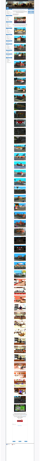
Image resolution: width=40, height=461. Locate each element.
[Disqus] (20, 453)
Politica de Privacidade (13, 0)
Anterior (14, 441)
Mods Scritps (8, 55)
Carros (7, 16)
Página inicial (20, 441)
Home (7, 8)
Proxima (26, 441)
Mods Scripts (8, 59)
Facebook (9, 444)
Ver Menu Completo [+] (9, 20)
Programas (8, 13)
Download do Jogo (8, 11)
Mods (7, 18)
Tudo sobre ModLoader (24, 415)
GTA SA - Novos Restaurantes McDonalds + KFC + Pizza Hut (20, 9)
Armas (7, 35)
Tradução (8, 42)
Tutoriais (8, 52)
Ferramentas (8, 47)
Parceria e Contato (9, 0)
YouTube (14, 444)
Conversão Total (8, 60)
